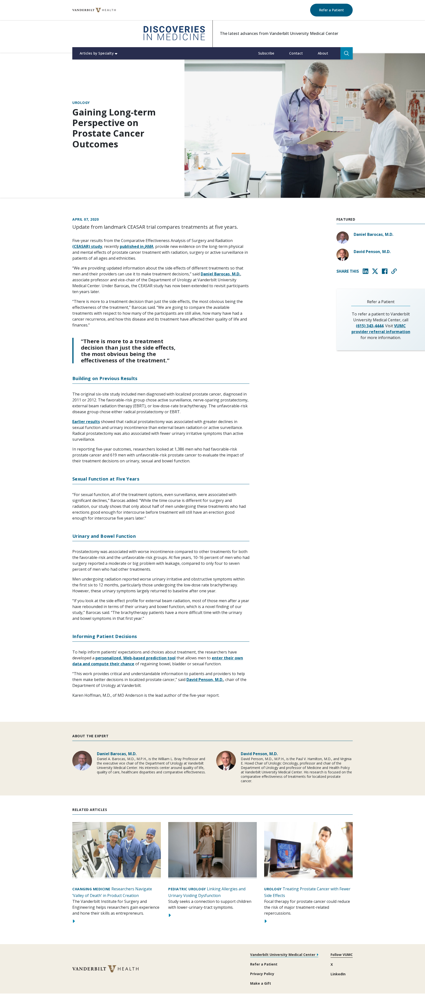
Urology (81, 103)
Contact (296, 53)
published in (136, 246)
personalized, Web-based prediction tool (135, 658)
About (323, 53)
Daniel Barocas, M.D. (220, 274)
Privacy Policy (262, 973)
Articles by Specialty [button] (97, 53)
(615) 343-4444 (369, 325)
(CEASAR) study (87, 246)
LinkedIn (338, 974)
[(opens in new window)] (94, 10)
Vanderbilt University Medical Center (282, 954)
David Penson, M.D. (204, 679)
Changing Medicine (91, 889)
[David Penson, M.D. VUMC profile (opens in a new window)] (342, 255)
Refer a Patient (336, 9)
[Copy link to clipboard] (394, 271)
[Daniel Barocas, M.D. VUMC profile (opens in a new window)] (342, 237)
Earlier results (86, 421)
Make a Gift (260, 983)
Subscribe (266, 53)
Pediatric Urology (187, 889)
